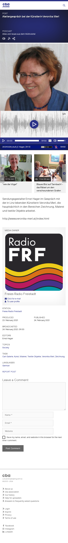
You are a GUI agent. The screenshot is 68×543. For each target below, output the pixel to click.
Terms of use (10, 518)
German (6, 366)
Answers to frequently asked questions (21, 501)
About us (8, 489)
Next (64, 173)
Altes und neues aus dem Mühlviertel (18, 34)
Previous (1, 173)
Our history (9, 495)
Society (5, 348)
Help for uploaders (12, 498)
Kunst (16, 357)
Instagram (9, 529)
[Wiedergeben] (3, 140)
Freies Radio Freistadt (12, 311)
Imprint (7, 512)
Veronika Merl (48, 357)
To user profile (13, 302)
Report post (9, 372)
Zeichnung (60, 357)
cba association (11, 492)
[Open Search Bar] (64, 5)
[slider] (27, 140)
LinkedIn (8, 532)
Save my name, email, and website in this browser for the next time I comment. (32, 439)
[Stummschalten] (55, 140)
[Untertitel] (50, 140)
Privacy (7, 515)
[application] (34, 141)
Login (7, 509)
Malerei (23, 357)
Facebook (9, 526)
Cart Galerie (7, 357)
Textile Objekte (34, 357)
